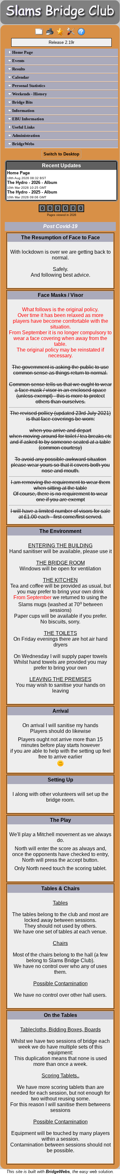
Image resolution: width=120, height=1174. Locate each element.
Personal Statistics (28, 85)
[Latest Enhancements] (61, 32)
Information (22, 110)
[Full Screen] (40, 32)
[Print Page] (51, 32)
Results (18, 69)
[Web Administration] (72, 32)
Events (17, 60)
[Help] (82, 32)
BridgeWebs (22, 143)
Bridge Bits (22, 102)
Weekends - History (29, 93)
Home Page (22, 52)
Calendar (20, 77)
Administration (25, 135)
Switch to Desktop (61, 154)
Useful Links (23, 127)
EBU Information (27, 118)
